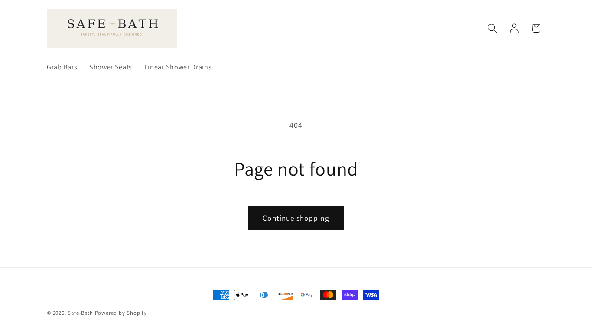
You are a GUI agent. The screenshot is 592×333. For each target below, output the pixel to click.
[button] (492, 28)
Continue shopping (296, 218)
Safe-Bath (80, 313)
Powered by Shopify (121, 313)
